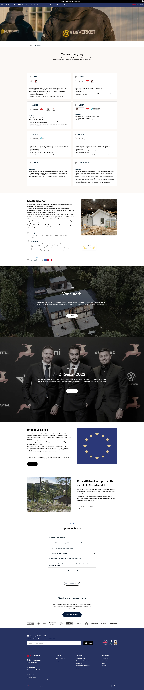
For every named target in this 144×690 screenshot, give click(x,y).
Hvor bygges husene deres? (57, 537)
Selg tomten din (30, 5)
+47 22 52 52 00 (31, 677)
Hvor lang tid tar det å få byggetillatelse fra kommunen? (65, 543)
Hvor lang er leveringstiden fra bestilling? (61, 548)
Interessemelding (72, 614)
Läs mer (72, 315)
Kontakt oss (57, 5)
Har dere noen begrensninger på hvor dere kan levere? (65, 558)
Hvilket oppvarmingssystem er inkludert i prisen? (63, 571)
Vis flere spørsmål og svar (72, 583)
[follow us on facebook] (111, 686)
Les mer (32, 464)
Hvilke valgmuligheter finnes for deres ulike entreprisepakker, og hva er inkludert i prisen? (70, 564)
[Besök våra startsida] (37, 656)
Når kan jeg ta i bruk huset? (57, 576)
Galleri (50, 5)
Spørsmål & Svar (80, 658)
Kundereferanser (41, 5)
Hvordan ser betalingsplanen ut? (58, 553)
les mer (79, 502)
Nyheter (78, 668)
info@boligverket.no (32, 662)
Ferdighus (9, 5)
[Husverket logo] (137, 5)
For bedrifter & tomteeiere (83, 665)
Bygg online (67, 5)
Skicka (90, 643)
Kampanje (104, 665)
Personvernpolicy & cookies (83, 661)
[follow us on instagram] (114, 686)
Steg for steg (105, 658)
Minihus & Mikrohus (19, 5)
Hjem (31, 45)
